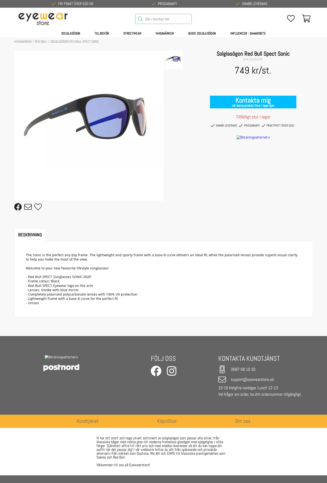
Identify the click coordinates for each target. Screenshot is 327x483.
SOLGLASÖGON (70, 33)
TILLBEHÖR (102, 33)
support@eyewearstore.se (252, 379)
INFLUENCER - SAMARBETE (248, 33)
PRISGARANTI (252, 125)
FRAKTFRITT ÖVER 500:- (280, 125)
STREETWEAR (132, 33)
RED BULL (41, 41)
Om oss (242, 421)
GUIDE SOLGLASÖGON (202, 33)
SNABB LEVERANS (226, 125)
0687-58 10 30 (243, 369)
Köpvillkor (167, 421)
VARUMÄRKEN (165, 33)
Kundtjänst (88, 421)
